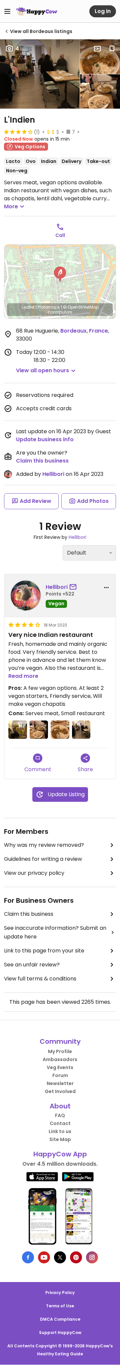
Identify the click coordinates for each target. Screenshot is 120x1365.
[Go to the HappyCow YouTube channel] (44, 1257)
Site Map (60, 1139)
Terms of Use (60, 1306)
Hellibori (53, 474)
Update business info (45, 439)
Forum (60, 1075)
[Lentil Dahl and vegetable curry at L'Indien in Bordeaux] (100, 56)
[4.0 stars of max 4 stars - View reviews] (18, 132)
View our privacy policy (34, 873)
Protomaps (49, 307)
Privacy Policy (60, 1292)
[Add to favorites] (112, 48)
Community (60, 1041)
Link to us (60, 1131)
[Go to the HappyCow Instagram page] (92, 1257)
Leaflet (28, 307)
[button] (60, 274)
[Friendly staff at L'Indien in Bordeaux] (17, 729)
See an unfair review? (32, 964)
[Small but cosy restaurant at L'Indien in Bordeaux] (40, 74)
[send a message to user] (74, 587)
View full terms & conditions (40, 978)
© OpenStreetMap (81, 307)
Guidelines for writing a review (43, 859)
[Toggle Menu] (7, 11)
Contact (60, 1123)
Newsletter (60, 1083)
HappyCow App (60, 1154)
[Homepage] (36, 11)
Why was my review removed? (44, 845)
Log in (103, 11)
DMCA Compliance (60, 1319)
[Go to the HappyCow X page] (60, 1257)
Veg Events (60, 1067)
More (11, 206)
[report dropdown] (106, 588)
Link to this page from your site (44, 950)
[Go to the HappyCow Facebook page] (28, 1257)
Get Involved (60, 1091)
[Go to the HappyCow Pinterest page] (76, 1257)
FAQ (60, 1115)
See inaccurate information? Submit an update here (55, 932)
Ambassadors (60, 1059)
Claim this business (42, 461)
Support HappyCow (60, 1332)
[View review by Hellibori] (26, 596)
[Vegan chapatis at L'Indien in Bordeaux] (100, 91)
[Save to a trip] (97, 48)
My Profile (60, 1051)
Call (60, 235)
